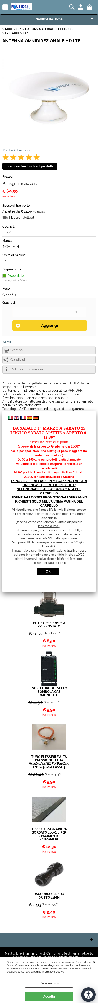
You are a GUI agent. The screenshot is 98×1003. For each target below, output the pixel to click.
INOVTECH (10, 246)
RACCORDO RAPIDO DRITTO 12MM (49, 895)
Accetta (49, 996)
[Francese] (23, 418)
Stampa (16, 350)
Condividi (17, 360)
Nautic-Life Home (49, 19)
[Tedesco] (36, 418)
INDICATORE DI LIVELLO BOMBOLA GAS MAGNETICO (49, 692)
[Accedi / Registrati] (81, 7)
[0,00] (90, 7)
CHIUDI (94, 961)
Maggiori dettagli (22, 217)
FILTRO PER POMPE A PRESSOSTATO (49, 624)
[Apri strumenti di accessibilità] (88, 994)
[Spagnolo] (29, 418)
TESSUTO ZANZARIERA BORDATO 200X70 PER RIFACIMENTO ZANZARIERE (49, 834)
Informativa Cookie (53, 971)
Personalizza (49, 983)
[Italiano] (10, 418)
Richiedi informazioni (26, 369)
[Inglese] (16, 418)
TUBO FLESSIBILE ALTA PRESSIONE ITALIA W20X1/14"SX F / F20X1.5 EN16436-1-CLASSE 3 (49, 762)
